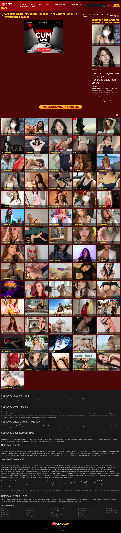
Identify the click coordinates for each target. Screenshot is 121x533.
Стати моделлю (76, 5)
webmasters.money (60, 5)
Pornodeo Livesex (30, 516)
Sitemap (28, 514)
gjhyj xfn (110, 508)
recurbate (101, 88)
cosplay (95, 102)
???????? (5, 510)
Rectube (107, 88)
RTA (57, 526)
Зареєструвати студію (28, 7)
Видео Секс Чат (54, 510)
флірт (99, 69)
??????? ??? (83, 512)
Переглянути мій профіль (60, 107)
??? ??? (82, 514)
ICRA (64, 526)
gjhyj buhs (5, 512)
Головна (23, 5)
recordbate (95, 86)
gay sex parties (54, 516)
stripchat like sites (30, 510)
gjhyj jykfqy (53, 512)
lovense (108, 100)
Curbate (112, 88)
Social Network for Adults (86, 510)
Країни (48, 5)
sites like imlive (83, 508)
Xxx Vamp (28, 512)
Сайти (32, 5)
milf (101, 102)
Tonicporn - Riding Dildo (56, 514)
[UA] (109, 5)
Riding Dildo (6, 514)
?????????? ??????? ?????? (57, 508)
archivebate (95, 88)
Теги (40, 5)
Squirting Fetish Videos (114, 512)
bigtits (113, 100)
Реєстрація (116, 6)
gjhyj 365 (5, 508)
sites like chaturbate (113, 510)
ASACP (60, 526)
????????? (28, 508)
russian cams (6, 516)
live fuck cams (83, 516)
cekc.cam (97, 73)
